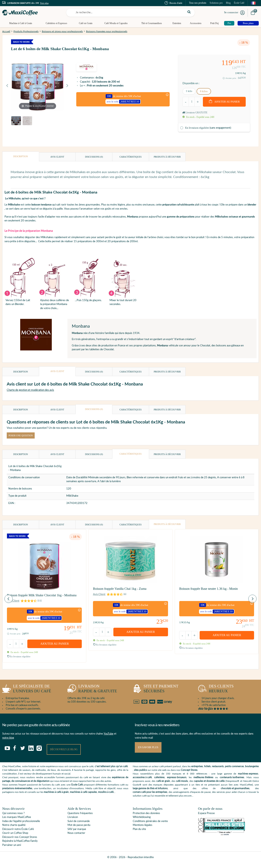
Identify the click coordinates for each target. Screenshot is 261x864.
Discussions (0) (94, 157)
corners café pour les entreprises (150, 792)
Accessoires (195, 23)
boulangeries (252, 766)
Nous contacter (76, 833)
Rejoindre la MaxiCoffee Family (20, 841)
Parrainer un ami (11, 845)
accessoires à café (142, 777)
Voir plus (44, 3)
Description (20, 156)
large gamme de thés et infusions (150, 788)
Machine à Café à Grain (20, 23)
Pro (229, 23)
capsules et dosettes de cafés (209, 781)
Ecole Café (77, 784)
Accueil (6, 31)
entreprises (197, 766)
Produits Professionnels (26, 31)
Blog (228, 2)
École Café (239, 2)
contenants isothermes (232, 777)
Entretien (177, 23)
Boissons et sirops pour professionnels (62, 31)
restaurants (218, 766)
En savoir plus (148, 747)
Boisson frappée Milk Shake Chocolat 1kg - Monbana (41, 595)
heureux (221, 688)
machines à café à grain (56, 792)
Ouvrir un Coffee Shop (15, 833)
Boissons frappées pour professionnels (106, 31)
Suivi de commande (78, 821)
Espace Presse (206, 813)
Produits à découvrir (167, 157)
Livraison (72, 817)
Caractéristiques (130, 157)
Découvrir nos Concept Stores (19, 837)
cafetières (159, 777)
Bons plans (248, 23)
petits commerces (234, 766)
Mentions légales (142, 825)
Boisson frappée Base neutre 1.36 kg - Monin (208, 588)
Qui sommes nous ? (13, 813)
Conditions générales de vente (150, 821)
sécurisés (161, 688)
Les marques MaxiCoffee (16, 817)
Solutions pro (216, 2)
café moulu (182, 781)
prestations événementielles (17, 788)
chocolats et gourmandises (235, 788)
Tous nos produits (197, 2)
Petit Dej (214, 23)
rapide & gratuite (97, 688)
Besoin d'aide (175, 3)
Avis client (57, 157)
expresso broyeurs (176, 777)
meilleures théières (203, 777)
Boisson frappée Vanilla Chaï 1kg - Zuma (119, 588)
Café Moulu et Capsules (116, 23)
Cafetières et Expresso (56, 23)
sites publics (140, 770)
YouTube (108, 734)
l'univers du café (32, 688)
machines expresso (248, 773)
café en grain (163, 781)
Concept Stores (189, 770)
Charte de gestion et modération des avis (30, 390)
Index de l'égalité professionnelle (21, 821)
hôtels (207, 766)
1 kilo (189, 91)
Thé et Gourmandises (151, 23)
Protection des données (146, 813)
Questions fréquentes (80, 813)
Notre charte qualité (13, 825)
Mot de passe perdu (78, 825)
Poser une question (21, 435)
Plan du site (139, 829)
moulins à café (106, 792)
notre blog (8, 738)
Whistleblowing (142, 817)
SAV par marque (76, 829)
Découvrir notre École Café (18, 829)
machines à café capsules (83, 792)
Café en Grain (85, 23)
